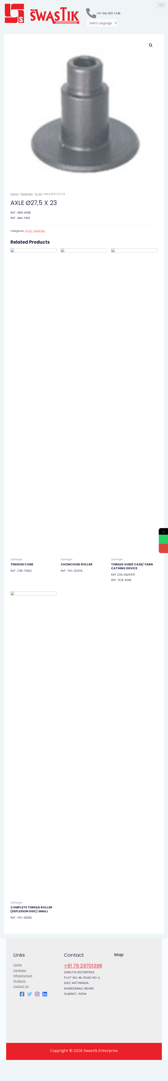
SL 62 (38, 194)
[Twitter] (29, 994)
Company (19, 970)
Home (14, 194)
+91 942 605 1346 (108, 13)
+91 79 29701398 (83, 965)
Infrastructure (22, 975)
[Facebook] (22, 994)
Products (19, 981)
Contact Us (21, 986)
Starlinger (26, 194)
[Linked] (44, 994)
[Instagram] (37, 994)
